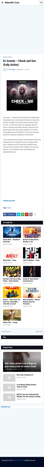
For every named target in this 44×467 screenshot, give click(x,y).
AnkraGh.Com (12, 2)
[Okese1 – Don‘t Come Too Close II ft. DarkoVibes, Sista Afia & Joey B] (12, 292)
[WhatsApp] (22, 214)
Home (5, 57)
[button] (2, 2)
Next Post (39, 331)
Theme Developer (14, 462)
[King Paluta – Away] (12, 252)
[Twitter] (18, 214)
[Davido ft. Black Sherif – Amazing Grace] (32, 271)
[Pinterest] (26, 214)
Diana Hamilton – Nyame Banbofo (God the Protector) (31, 302)
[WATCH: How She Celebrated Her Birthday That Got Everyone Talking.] (9, 397)
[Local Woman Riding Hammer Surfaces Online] (9, 387)
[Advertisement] (22, 30)
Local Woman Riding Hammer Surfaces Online (26, 386)
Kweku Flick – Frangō (10, 322)
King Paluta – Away (9, 260)
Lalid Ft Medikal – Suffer (31, 260)
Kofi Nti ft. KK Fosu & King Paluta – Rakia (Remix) (12, 280)
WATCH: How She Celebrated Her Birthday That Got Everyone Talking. (29, 395)
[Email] (31, 214)
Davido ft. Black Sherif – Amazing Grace (31, 280)
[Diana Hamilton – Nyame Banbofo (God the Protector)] (32, 292)
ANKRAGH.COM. (18, 460)
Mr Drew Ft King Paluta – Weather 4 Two (31, 241)
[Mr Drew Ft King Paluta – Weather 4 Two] (32, 232)
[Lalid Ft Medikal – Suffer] (32, 252)
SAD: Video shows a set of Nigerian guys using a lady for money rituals (21, 365)
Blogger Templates (36, 462)
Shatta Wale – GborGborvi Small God (11, 241)
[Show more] (35, 214)
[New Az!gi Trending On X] (9, 378)
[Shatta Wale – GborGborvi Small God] (12, 232)
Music (10, 57)
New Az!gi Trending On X (25, 375)
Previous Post (6, 331)
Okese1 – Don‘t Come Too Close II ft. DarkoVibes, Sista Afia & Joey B (11, 302)
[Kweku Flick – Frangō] (12, 315)
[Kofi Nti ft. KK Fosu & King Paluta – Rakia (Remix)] (12, 271)
